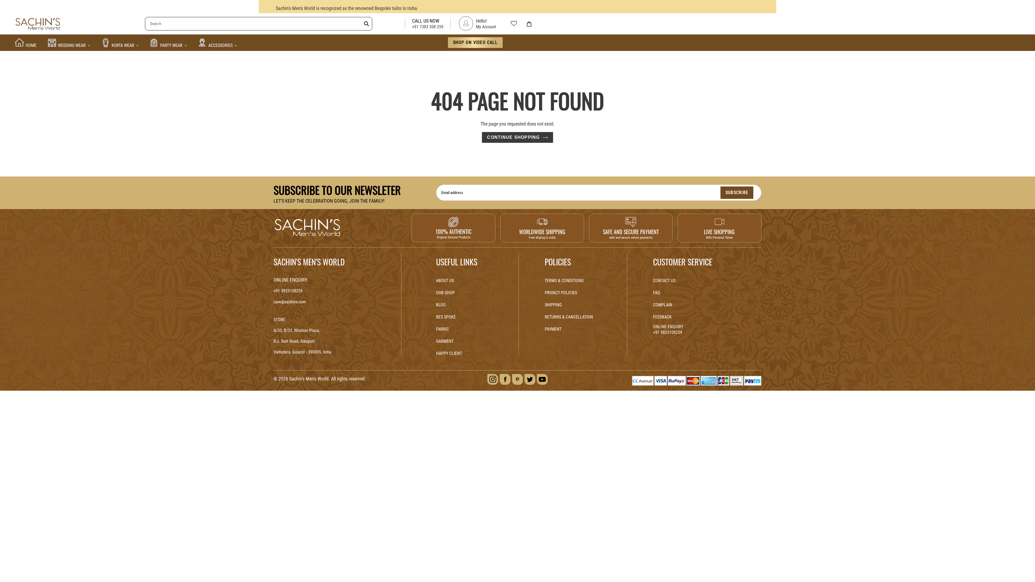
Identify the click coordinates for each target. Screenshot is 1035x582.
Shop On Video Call (475, 42)
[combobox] (258, 23)
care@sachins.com (290, 301)
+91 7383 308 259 (427, 26)
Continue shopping (513, 137)
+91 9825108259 (288, 290)
